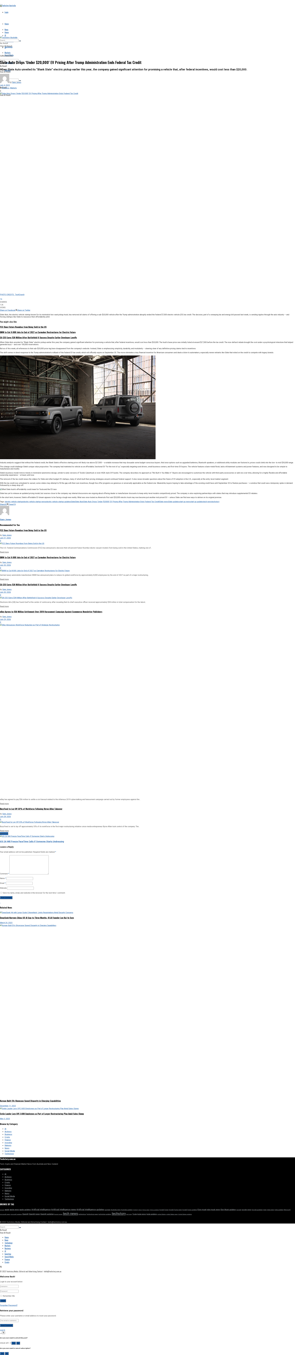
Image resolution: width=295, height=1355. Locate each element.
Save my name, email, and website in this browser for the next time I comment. (34, 893)
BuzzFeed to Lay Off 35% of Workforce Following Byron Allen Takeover (31, 808)
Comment (4, 873)
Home (7, 23)
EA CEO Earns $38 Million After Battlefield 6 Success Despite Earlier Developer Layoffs (38, 337)
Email (3, 883)
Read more (4, 552)
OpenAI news (34, 1214)
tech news (208, 501)
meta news (270, 1210)
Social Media (10, 1151)
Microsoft (287, 1210)
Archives (8, 1131)
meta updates (278, 1210)
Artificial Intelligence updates (90, 1209)
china (140, 1210)
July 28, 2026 (5, 816)
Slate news (163, 501)
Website (3, 888)
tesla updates (151, 1214)
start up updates (197, 501)
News (7, 1148)
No (18, 1343)
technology (82, 1214)
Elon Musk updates (228, 1209)
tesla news (141, 1214)
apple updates (25, 1209)
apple (7, 1209)
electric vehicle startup (14, 501)
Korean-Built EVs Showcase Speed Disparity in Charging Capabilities (30, 1100)
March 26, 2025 (6, 922)
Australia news (116, 1210)
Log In (2, 1330)
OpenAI (25, 1214)
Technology (9, 1153)
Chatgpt (135, 1210)
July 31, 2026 (5, 538)
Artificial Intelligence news (63, 1209)
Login (6, 12)
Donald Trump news (175, 1210)
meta (264, 1210)
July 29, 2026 (5, 619)
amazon (2, 1210)
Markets (13, 88)
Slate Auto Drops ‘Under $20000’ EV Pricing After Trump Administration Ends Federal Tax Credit (121, 501)
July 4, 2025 (5, 85)
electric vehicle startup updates (58, 501)
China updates (154, 1210)
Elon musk (202, 1209)
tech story (129, 1214)
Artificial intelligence (41, 1209)
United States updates (185, 1214)
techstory (215, 501)
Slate (73, 501)
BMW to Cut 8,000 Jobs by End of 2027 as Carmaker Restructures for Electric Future (38, 332)
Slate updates (173, 501)
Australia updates (127, 1210)
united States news (172, 1214)
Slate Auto (79, 501)
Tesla (134, 1214)
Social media (58, 1214)
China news (145, 1210)
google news (246, 1210)
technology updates (104, 1214)
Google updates (257, 1210)
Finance (8, 1140)
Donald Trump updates (189, 1210)
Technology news (92, 1214)
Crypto (7, 1137)
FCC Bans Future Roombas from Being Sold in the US (23, 326)
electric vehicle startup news (34, 501)
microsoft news (5, 1214)
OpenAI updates (47, 1214)
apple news (14, 1209)
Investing (8, 1142)
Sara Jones (16, 82)
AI (5, 47)
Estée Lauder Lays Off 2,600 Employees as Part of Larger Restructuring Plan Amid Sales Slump (42, 1113)
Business (9, 55)
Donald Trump (163, 1210)
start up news (184, 501)
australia (107, 1210)
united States (161, 1214)
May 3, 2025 (5, 1118)
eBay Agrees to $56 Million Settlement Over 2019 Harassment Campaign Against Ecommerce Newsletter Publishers (51, 611)
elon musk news (213, 1209)
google (238, 1210)
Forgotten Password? (9, 1305)
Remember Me (9, 1296)
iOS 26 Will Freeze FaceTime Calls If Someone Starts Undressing (32, 841)
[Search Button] (20, 1227)
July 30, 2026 (5, 565)
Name (3, 878)
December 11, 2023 (8, 1105)
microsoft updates (16, 1214)
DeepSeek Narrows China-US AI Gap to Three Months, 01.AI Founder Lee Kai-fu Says (37, 917)
